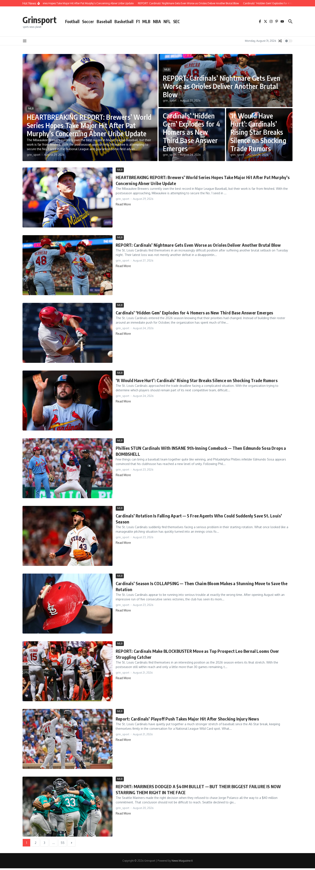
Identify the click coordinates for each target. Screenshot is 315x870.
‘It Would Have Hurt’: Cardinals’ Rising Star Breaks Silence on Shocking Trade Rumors (258, 132)
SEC (176, 21)
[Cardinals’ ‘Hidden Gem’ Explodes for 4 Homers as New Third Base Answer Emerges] (67, 333)
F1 (138, 21)
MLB (146, 21)
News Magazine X (182, 860)
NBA (157, 21)
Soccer (88, 21)
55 (62, 843)
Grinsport (39, 19)
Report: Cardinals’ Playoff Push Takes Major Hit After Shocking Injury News (187, 718)
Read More (123, 204)
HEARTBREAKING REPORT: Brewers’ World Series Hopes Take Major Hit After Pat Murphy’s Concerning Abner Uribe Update (89, 125)
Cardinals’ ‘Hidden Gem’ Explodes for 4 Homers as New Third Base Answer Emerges (191, 132)
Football (72, 21)
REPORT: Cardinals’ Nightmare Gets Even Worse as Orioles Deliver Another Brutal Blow (221, 86)
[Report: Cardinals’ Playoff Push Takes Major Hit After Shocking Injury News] (67, 739)
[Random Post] (280, 41)
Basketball (124, 21)
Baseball (104, 21)
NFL (167, 21)
